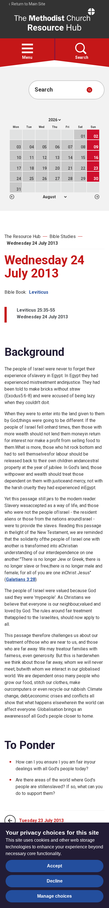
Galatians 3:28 (20, 579)
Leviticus (38, 292)
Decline (55, 881)
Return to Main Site (28, 4)
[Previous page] (10, 820)
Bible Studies (62, 236)
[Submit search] (89, 90)
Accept (54, 865)
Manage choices (54, 896)
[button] (27, 48)
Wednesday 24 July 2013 (32, 243)
